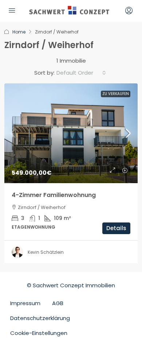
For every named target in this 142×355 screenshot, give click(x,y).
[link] (71, 133)
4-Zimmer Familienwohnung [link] (54, 195)
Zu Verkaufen (115, 93)
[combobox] (81, 72)
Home (18, 32)
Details (116, 228)
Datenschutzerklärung (40, 318)
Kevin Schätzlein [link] (46, 252)
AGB (57, 303)
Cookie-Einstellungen (38, 333)
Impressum (25, 303)
